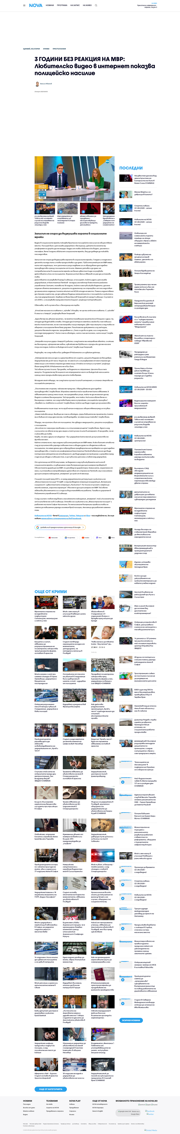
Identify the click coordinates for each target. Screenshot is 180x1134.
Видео (25, 1114)
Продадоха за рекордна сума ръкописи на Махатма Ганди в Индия (144, 355)
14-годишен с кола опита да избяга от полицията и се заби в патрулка (46, 959)
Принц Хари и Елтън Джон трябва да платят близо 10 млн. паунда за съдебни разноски (144, 373)
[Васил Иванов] (37, 84)
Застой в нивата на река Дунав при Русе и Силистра (144, 594)
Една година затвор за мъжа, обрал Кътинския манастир (74, 959)
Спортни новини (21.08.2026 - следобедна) (141, 883)
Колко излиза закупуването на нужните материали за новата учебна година (145, 579)
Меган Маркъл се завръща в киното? (143, 193)
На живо (87, 5)
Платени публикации (28, 1126)
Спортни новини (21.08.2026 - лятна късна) (143, 208)
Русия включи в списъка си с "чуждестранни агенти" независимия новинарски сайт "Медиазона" (145, 322)
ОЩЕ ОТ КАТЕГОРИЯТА (50, 1089)
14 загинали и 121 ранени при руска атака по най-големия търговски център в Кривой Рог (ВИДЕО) (145, 643)
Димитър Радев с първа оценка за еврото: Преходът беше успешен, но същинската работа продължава (145, 726)
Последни (27, 1104)
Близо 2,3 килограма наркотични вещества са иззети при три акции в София (46, 805)
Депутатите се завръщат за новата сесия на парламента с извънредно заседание (145, 495)
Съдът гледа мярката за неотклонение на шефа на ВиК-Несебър (73, 741)
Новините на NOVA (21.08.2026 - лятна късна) (143, 221)
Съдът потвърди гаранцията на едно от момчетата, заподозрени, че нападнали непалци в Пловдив (74, 647)
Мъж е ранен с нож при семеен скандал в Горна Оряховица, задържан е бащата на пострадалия (46, 678)
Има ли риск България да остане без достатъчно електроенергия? (144, 609)
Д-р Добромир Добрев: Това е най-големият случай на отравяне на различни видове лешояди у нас (145, 422)
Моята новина (28, 1111)
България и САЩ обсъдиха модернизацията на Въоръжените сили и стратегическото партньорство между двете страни (144, 475)
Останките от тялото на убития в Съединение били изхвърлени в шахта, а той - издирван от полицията (74, 678)
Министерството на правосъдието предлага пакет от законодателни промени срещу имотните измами (144, 947)
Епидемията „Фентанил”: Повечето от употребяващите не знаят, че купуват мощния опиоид (102, 1047)
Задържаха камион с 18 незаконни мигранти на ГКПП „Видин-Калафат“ (46, 894)
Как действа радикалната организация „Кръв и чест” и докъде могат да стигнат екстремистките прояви (102, 711)
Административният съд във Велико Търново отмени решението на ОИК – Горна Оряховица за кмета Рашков (145, 800)
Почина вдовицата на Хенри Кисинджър (144, 272)
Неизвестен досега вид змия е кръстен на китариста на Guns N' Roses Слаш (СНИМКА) (145, 179)
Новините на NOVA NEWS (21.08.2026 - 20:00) (145, 388)
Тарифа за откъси (66, 1123)
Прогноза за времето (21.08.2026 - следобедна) (144, 869)
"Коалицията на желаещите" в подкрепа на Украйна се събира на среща (144, 765)
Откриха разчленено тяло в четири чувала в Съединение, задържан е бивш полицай (46, 707)
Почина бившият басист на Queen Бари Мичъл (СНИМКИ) (144, 815)
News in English (97, 1111)
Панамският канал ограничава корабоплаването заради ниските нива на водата (144, 454)
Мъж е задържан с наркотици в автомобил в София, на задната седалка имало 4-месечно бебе (46, 927)
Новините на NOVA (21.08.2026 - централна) (142, 438)
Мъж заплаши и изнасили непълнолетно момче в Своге (46, 985)
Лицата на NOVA (52, 1107)
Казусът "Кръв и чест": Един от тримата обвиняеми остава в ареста (101, 742)
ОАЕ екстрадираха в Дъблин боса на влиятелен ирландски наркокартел (101, 1014)
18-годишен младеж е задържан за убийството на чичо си (73, 1075)
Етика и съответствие (137, 1123)
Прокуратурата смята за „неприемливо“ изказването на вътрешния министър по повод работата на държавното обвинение (145, 983)
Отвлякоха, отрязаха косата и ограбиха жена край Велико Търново (46, 836)
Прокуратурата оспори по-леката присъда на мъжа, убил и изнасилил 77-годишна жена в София (46, 867)
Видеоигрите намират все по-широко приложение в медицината (145, 404)
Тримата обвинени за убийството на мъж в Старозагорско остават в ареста (73, 775)
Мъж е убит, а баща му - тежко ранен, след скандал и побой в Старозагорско (102, 867)
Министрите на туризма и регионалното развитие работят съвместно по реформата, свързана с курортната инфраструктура (145, 836)
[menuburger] (24, 5)
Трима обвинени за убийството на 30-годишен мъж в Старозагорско (72, 805)
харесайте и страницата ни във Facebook (61, 518)
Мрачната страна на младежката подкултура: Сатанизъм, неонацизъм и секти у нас (46, 616)
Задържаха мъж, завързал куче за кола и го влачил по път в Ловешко (102, 837)
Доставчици (75, 1123)
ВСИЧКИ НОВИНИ (131, 1020)
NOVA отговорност (100, 1104)
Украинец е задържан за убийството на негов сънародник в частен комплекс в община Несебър (74, 1047)
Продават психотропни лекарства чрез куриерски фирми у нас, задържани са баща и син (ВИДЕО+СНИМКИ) (102, 678)
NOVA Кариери (97, 1107)
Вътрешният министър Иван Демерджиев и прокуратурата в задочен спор (145, 549)
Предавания (74, 1107)
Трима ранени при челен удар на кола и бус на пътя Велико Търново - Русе (145, 288)
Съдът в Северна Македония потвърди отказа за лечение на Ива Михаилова (144, 1003)
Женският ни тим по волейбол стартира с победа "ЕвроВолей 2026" (144, 339)
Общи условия (92, 1123)
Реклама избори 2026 (35, 1123)
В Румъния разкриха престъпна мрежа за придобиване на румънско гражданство (102, 986)
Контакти (84, 1123)
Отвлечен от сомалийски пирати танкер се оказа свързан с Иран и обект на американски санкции (145, 239)
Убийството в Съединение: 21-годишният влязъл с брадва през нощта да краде (102, 616)
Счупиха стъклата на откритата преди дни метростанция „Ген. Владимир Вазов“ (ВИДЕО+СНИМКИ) (45, 776)
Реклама (25, 1123)
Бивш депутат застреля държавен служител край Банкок (46, 1013)
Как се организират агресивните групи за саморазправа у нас (101, 959)
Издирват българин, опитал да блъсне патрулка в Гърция (72, 985)
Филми (71, 1114)
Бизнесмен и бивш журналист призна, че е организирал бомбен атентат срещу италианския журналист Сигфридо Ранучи (74, 929)
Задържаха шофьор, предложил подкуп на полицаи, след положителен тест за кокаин (45, 1047)
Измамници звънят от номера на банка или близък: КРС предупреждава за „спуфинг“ (73, 838)
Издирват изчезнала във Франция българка (74, 705)
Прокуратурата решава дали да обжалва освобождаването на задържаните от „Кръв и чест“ (46, 745)
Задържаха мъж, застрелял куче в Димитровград (99, 774)
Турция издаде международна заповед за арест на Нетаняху (144, 912)
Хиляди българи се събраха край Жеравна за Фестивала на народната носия (145, 533)
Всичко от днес (29, 1107)
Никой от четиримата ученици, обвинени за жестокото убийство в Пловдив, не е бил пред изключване (102, 927)
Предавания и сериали (55, 1111)
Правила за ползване (123, 1123)
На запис (75, 5)
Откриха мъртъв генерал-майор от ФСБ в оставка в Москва (145, 964)
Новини (50, 5)
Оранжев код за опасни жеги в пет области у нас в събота (145, 708)
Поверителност (102, 1123)
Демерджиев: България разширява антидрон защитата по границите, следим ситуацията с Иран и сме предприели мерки (145, 747)
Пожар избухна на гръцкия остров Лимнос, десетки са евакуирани (143, 258)
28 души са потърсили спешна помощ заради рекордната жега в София (145, 660)
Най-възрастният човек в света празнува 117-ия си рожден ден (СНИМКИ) (145, 782)
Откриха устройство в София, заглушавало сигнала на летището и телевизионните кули (145, 625)
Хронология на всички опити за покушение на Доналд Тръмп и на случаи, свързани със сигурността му (102, 896)
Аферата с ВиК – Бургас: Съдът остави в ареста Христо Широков (46, 1075)
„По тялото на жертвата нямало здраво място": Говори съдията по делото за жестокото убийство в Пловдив (74, 1016)
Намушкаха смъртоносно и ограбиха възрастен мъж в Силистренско (72, 867)
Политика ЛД (112, 1123)
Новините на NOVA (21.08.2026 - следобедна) (142, 897)
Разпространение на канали (51, 1123)
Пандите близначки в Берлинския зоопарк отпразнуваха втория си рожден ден (144, 304)
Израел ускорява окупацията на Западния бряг (142, 564)
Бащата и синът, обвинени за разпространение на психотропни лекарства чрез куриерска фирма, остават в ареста (46, 647)
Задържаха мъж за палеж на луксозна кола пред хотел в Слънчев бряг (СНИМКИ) (102, 1076)
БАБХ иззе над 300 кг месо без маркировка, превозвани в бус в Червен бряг (144, 693)
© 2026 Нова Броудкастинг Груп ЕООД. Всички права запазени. (40, 1130)
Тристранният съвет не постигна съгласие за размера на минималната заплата (145, 677)
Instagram (63, 516)
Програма (62, 5)
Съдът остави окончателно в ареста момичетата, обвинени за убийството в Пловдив (74, 896)
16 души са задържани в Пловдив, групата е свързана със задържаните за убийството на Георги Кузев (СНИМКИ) (102, 807)
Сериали (72, 1111)
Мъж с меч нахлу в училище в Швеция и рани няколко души (74, 613)
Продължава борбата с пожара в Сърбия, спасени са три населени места (145, 928)
